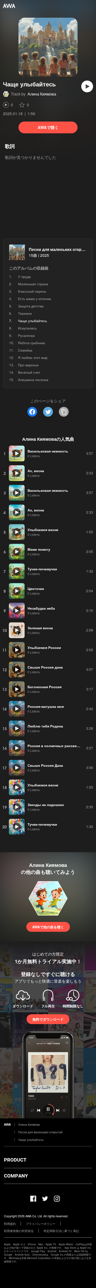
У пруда (24, 276)
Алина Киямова (42, 94)
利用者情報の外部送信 (18, 1231)
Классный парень (32, 291)
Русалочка (26, 335)
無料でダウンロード (48, 1019)
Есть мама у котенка (34, 298)
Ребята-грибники (31, 342)
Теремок (25, 313)
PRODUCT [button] (15, 1160)
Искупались (27, 328)
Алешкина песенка (33, 379)
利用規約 (10, 1223)
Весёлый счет (29, 372)
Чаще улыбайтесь (31, 1139)
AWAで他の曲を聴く (48, 926)
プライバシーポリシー (40, 1223)
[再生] (87, 86)
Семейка (25, 350)
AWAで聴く (48, 127)
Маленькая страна (33, 283)
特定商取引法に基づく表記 (61, 1231)
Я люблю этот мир (33, 357)
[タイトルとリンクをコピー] (64, 412)
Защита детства (31, 305)
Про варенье (28, 364)
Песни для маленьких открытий (60, 249)
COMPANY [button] (16, 1176)
